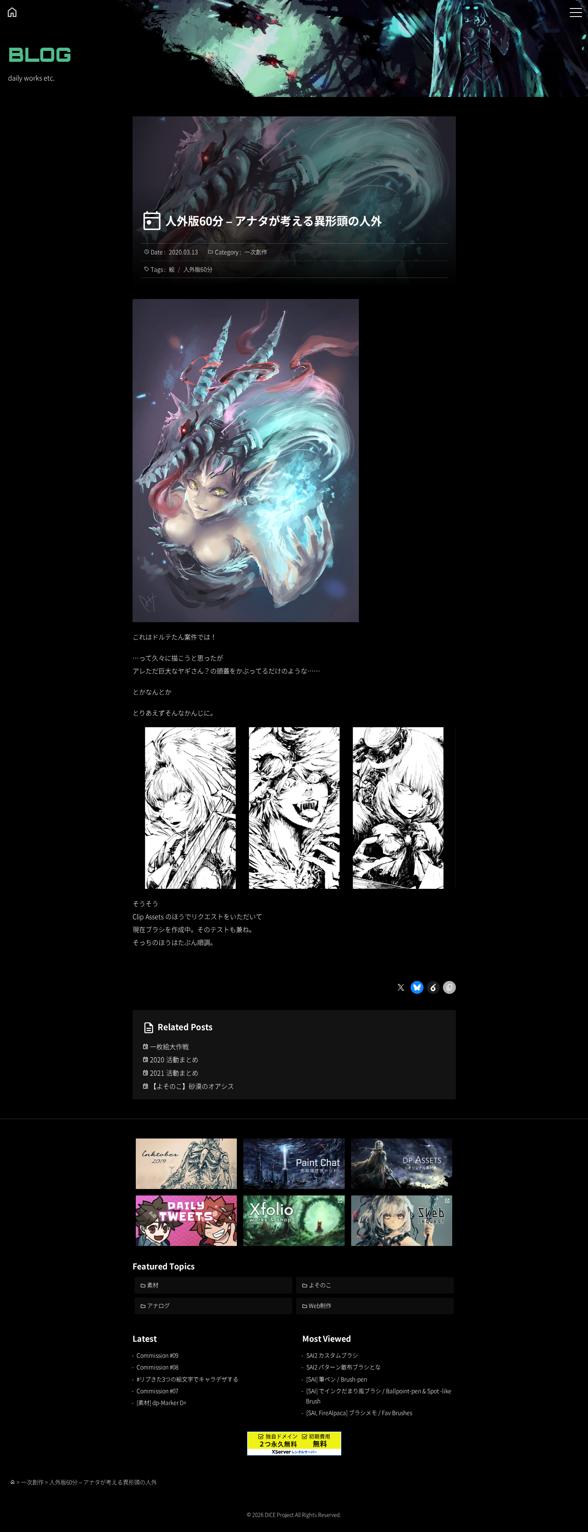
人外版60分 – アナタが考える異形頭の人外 (273, 221)
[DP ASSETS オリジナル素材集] (402, 1163)
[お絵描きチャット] (294, 1163)
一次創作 (255, 252)
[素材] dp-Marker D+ (161, 1402)
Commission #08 (157, 1367)
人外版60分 (198, 269)
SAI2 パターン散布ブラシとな (343, 1367)
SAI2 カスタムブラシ (332, 1355)
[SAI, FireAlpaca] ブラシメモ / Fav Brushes (359, 1412)
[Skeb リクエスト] (402, 1220)
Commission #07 (157, 1391)
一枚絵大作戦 (169, 1046)
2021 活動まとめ (174, 1072)
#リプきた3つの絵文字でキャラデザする (187, 1379)
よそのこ (320, 1285)
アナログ (158, 1305)
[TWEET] (186, 1220)
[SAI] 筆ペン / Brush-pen (336, 1379)
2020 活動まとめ (174, 1059)
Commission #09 (157, 1355)
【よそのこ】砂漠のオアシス (192, 1086)
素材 (152, 1285)
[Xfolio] (294, 1220)
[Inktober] (186, 1163)
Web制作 (320, 1305)
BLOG (40, 54)
